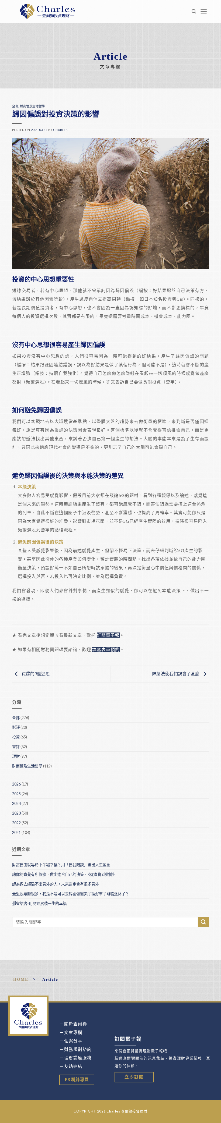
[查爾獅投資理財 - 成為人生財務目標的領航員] (47, 11)
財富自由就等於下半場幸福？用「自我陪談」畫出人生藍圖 (61, 864)
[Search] (194, 11)
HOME (20, 979)
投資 (16, 737)
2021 (16, 832)
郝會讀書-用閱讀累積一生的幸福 (39, 903)
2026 (16, 784)
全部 (15, 106)
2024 (16, 803)
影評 (16, 727)
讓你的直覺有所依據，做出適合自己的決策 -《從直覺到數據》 (64, 874)
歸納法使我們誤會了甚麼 (176, 673)
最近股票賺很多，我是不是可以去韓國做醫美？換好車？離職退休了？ (71, 893)
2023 (16, 813)
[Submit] (203, 922)
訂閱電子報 (108, 635)
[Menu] (204, 11)
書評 (16, 746)
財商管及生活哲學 (32, 106)
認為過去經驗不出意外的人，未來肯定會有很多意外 (55, 884)
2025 (16, 793)
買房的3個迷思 (35, 673)
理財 (16, 756)
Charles (60, 130)
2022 (16, 822)
